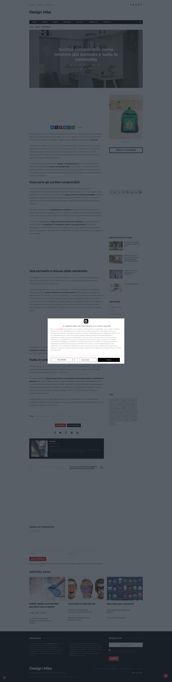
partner (61, 329)
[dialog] (86, 341)
